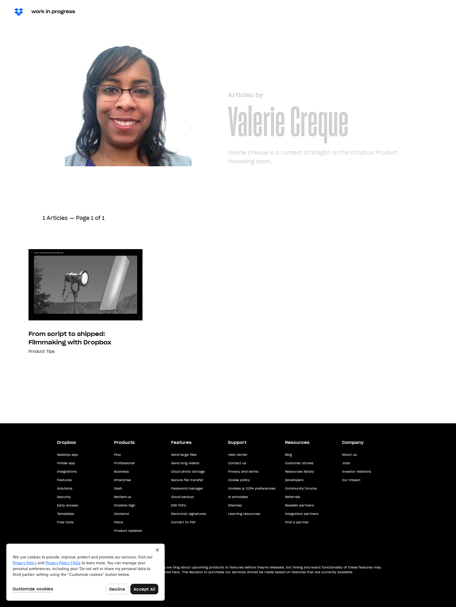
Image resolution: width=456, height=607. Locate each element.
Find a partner (297, 522)
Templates (65, 514)
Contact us (237, 463)
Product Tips (41, 351)
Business (121, 471)
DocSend (121, 514)
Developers (294, 480)
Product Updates (128, 531)
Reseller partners (299, 505)
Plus (117, 455)
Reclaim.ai (122, 497)
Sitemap (235, 505)
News (251, 12)
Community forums (301, 488)
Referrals (292, 497)
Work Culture (281, 12)
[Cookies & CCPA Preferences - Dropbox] (85, 572)
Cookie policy (239, 480)
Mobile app (66, 463)
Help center (238, 455)
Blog (288, 455)
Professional (124, 463)
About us (349, 455)
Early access (67, 505)
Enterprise (122, 480)
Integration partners (302, 514)
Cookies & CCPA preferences (252, 488)
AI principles (238, 497)
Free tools (65, 522)
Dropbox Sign (124, 505)
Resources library (299, 471)
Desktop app (67, 455)
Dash (421, 12)
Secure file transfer (187, 480)
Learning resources (244, 514)
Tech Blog (395, 12)
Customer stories (299, 463)
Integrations (67, 471)
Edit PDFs (178, 505)
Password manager (187, 488)
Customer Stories (325, 12)
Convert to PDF (183, 522)
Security (64, 497)
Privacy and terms (243, 471)
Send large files (184, 455)
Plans (118, 522)
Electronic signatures (188, 514)
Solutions (64, 488)
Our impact (351, 480)
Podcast (364, 12)
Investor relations (356, 471)
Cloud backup (182, 497)
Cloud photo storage (188, 471)
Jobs (346, 463)
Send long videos (185, 463)
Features (64, 480)
